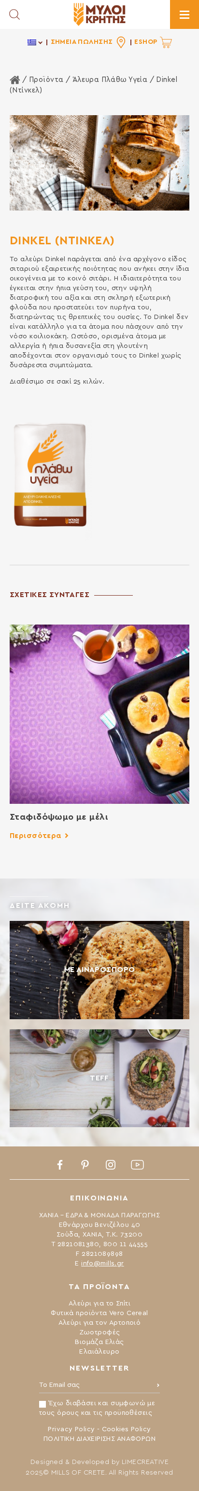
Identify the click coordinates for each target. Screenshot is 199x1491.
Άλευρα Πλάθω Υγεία (110, 79)
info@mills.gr (102, 1263)
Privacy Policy (71, 1429)
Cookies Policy (126, 1429)
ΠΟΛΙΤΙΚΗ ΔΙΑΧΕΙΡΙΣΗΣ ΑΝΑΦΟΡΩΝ (99, 1439)
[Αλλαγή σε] (35, 42)
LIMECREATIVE (145, 1462)
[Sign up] (158, 1387)
